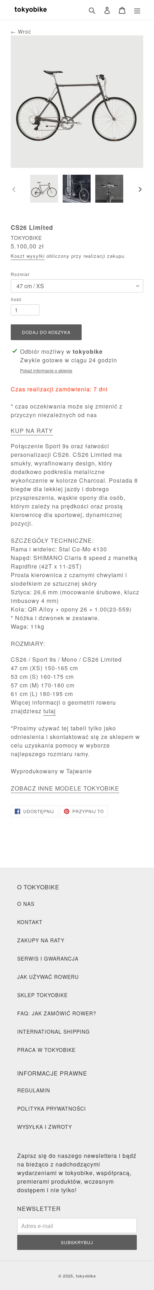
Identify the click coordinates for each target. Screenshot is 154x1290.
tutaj (49, 711)
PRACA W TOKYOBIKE (46, 1049)
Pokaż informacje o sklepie (46, 370)
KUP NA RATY (32, 430)
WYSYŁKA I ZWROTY (44, 1126)
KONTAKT (30, 922)
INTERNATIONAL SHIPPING (53, 1031)
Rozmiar (20, 274)
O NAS (25, 903)
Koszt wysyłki (28, 255)
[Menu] (137, 9)
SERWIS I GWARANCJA (47, 958)
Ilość (16, 299)
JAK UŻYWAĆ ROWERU (48, 976)
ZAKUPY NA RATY (40, 940)
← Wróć (21, 31)
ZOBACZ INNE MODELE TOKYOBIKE (65, 788)
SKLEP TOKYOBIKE (42, 995)
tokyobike (86, 1276)
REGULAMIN (33, 1090)
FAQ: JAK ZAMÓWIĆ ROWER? (56, 1013)
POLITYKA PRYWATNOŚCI (51, 1108)
